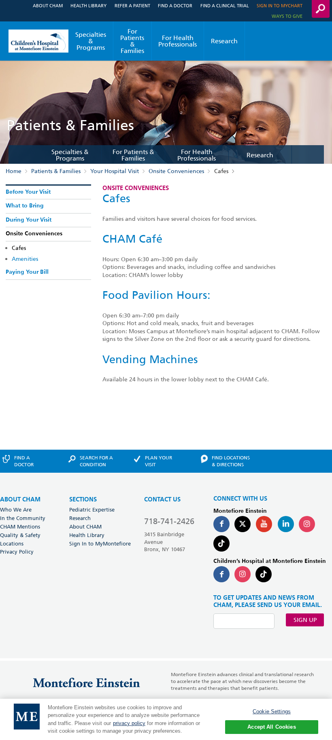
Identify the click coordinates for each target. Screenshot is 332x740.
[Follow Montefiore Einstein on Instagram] (307, 524)
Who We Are (16, 509)
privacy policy (129, 723)
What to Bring (25, 206)
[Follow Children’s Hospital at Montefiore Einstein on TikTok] (263, 574)
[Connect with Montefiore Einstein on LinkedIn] (286, 524)
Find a (24, 461)
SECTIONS (83, 500)
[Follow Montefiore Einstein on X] (242, 524)
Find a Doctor (175, 5)
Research (224, 41)
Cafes (19, 248)
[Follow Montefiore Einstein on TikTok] (221, 543)
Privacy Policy (17, 551)
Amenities (25, 258)
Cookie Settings (272, 711)
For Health (177, 41)
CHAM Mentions (20, 526)
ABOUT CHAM (20, 500)
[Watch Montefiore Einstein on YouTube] (264, 524)
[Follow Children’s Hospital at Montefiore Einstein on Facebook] (221, 574)
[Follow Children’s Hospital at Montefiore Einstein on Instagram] (242, 574)
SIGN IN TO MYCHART (279, 5)
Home (13, 171)
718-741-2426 (169, 521)
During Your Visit (28, 220)
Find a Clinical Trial (224, 5)
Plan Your (158, 461)
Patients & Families (56, 171)
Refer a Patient (132, 5)
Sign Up (305, 620)
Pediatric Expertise (92, 509)
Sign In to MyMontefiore (100, 543)
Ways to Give (287, 16)
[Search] (321, 9)
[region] (166, 719)
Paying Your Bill (27, 272)
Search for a (96, 461)
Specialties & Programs (90, 41)
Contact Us (162, 500)
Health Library (88, 5)
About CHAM (48, 5)
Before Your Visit (28, 192)
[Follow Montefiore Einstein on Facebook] (221, 524)
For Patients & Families (132, 41)
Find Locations (231, 461)
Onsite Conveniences (176, 171)
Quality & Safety (20, 535)
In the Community (22, 518)
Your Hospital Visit (114, 171)
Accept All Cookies (271, 727)
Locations (11, 543)
